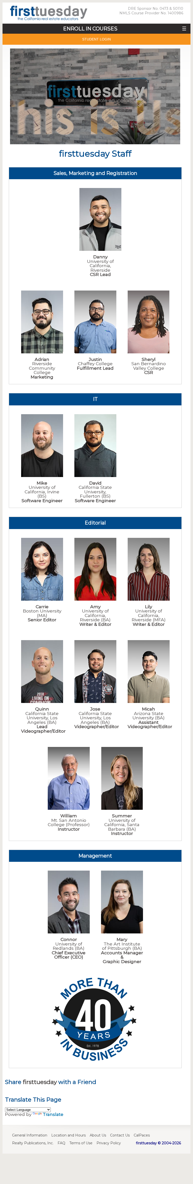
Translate (53, 1114)
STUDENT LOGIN (96, 39)
